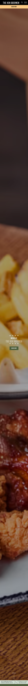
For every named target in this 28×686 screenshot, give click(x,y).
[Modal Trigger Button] (25, 2)
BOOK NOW (14, 348)
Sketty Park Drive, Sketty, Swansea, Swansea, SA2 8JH (7, 682)
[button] (14, 677)
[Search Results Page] (22, 2)
